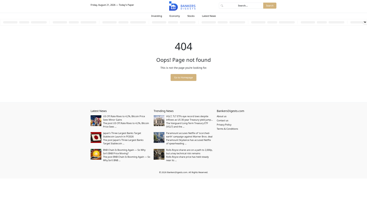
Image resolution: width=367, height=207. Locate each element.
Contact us (222, 120)
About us (222, 116)
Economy (174, 16)
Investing (156, 16)
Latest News (209, 16)
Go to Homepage (183, 77)
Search (270, 5)
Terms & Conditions (227, 128)
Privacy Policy (224, 124)
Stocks (191, 16)
